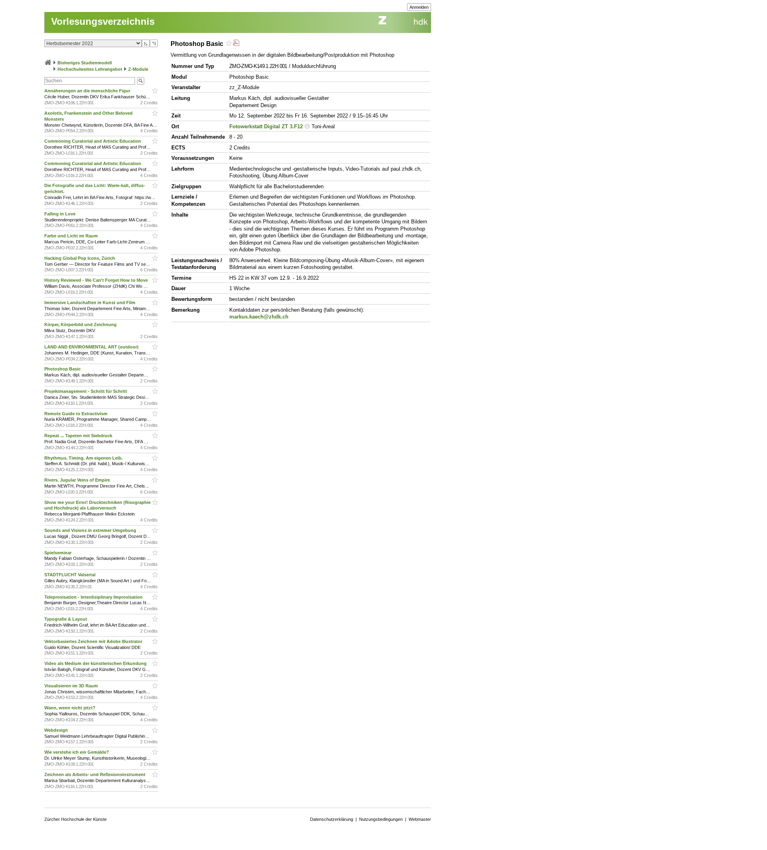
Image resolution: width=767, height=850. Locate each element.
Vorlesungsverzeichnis (103, 21)
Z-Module (138, 69)
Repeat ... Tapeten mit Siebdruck (78, 435)
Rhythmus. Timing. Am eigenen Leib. (84, 458)
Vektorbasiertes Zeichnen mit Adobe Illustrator (93, 641)
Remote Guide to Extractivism (76, 413)
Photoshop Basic (63, 368)
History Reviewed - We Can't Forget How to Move (96, 280)
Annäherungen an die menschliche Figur (87, 90)
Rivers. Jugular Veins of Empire (77, 480)
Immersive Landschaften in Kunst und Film (90, 302)
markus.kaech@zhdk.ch (258, 317)
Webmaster (420, 819)
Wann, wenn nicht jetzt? (70, 707)
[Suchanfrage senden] (140, 81)
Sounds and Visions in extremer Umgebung (90, 530)
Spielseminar (58, 552)
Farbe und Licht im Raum (71, 235)
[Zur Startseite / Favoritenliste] (48, 62)
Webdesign (56, 730)
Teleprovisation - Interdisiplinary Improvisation (94, 597)
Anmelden (419, 7)
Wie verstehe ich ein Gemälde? (77, 752)
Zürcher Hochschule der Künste (75, 819)
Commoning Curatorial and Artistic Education (93, 141)
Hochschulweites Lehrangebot (90, 69)
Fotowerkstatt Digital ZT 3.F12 (266, 126)
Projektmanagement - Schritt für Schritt (86, 391)
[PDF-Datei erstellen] (236, 43)
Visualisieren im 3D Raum (71, 685)
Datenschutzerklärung (331, 819)
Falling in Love (60, 213)
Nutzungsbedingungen (381, 819)
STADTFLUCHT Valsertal (70, 574)
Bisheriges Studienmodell (85, 62)
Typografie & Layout (66, 619)
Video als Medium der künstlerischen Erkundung (96, 663)
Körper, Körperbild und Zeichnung (81, 324)
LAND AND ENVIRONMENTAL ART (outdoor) (92, 346)
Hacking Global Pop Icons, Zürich (80, 258)
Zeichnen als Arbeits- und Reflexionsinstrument (95, 774)
